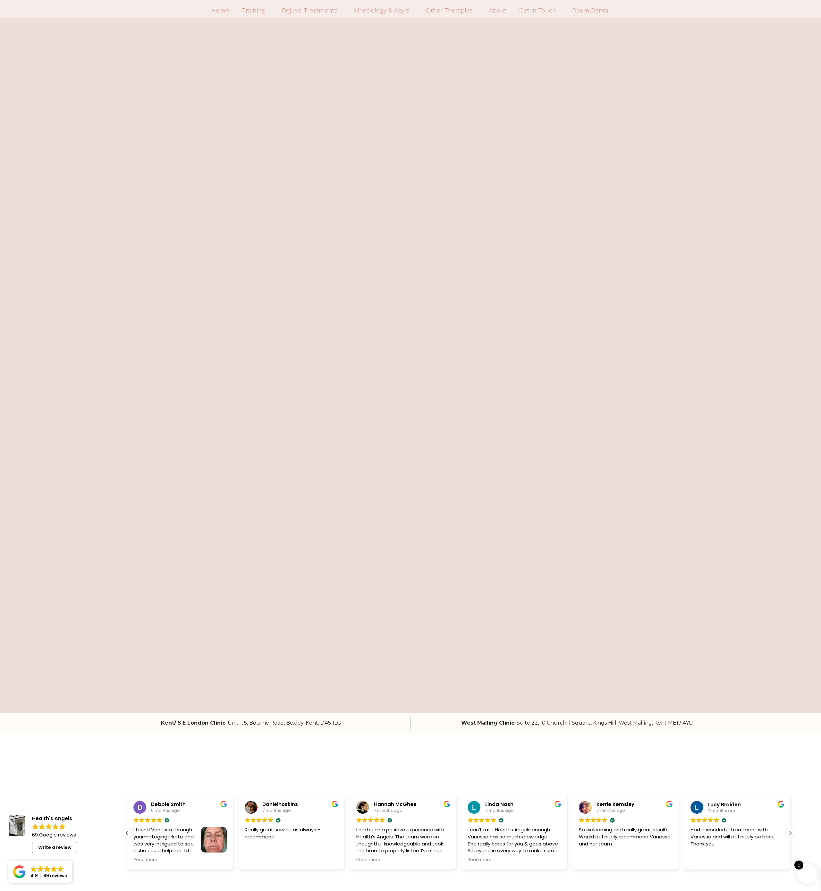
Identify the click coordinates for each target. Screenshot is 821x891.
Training (254, 10)
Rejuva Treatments (309, 10)
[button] (790, 833)
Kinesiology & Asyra (381, 10)
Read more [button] (145, 860)
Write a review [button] (55, 847)
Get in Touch (537, 10)
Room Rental (591, 10)
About (497, 10)
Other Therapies (449, 10)
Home (220, 10)
